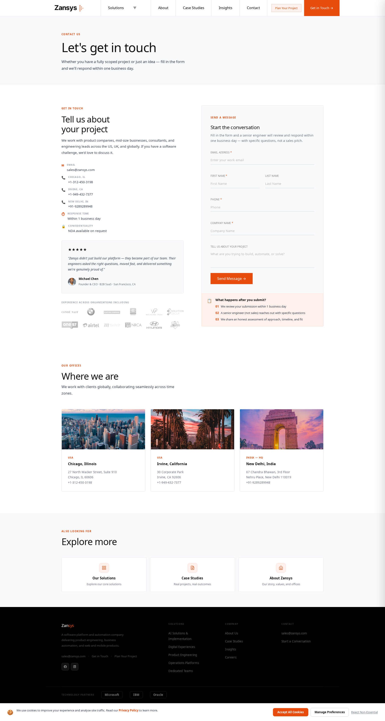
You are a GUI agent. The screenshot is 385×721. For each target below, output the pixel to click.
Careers (230, 657)
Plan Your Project (286, 8)
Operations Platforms (183, 663)
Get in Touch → (321, 8)
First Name (219, 175)
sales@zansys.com (81, 170)
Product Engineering (182, 655)
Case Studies (193, 7)
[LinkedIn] (74, 666)
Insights (225, 7)
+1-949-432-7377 (80, 194)
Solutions (122, 7)
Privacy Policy (128, 710)
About (163, 7)
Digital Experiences (181, 647)
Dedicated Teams (180, 671)
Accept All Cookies (290, 712)
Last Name (272, 175)
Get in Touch (100, 656)
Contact (253, 7)
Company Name (222, 223)
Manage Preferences (330, 712)
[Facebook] (65, 666)
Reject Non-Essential (364, 712)
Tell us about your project (229, 246)
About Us (231, 633)
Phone (216, 199)
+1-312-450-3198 (80, 182)
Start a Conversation (296, 641)
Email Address (221, 152)
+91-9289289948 (80, 206)
